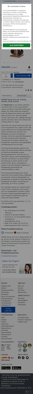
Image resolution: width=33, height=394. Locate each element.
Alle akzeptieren (16, 45)
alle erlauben (6, 24)
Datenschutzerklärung (9, 41)
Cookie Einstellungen (21, 29)
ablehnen (20, 33)
